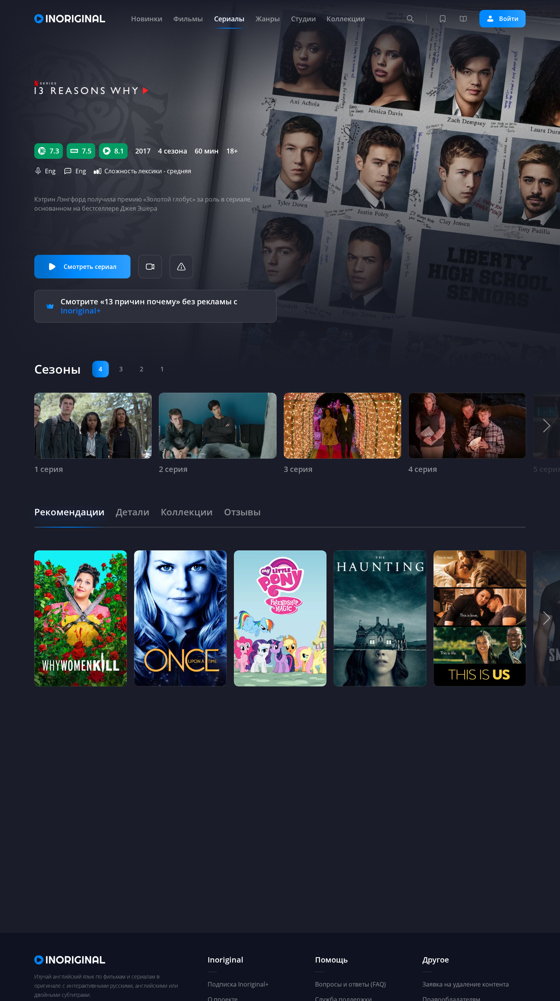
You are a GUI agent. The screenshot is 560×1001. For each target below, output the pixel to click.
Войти (508, 18)
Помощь (331, 960)
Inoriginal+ (81, 310)
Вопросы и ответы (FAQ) (350, 984)
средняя (179, 171)
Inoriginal (225, 960)
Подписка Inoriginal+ (238, 984)
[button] (546, 426)
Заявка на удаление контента (465, 984)
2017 (142, 150)
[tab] (69, 512)
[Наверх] (518, 966)
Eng (50, 171)
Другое (435, 960)
